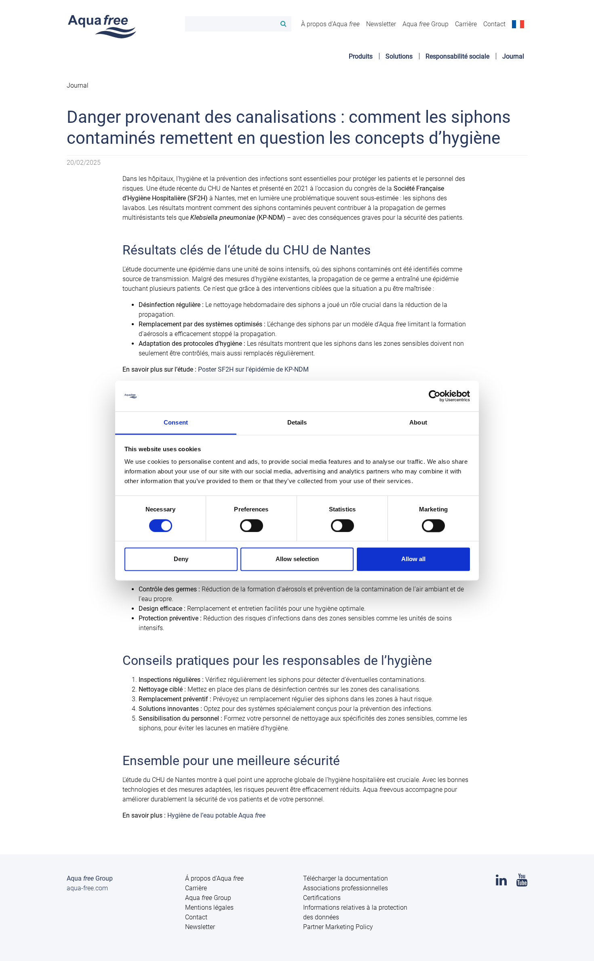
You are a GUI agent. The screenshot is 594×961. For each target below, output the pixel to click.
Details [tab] (297, 422)
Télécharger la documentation (345, 878)
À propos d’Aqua (330, 24)
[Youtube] (521, 882)
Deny (181, 559)
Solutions (399, 56)
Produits (361, 56)
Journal (513, 56)
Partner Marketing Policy (338, 927)
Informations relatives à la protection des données (355, 912)
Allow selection (297, 559)
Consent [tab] (176, 422)
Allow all (413, 559)
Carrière (466, 24)
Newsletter (381, 24)
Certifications (322, 898)
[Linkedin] (501, 882)
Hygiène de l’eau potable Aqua (216, 815)
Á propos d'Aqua (214, 878)
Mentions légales (209, 907)
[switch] (251, 525)
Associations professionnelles (345, 888)
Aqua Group (425, 24)
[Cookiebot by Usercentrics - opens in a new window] (434, 396)
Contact (494, 24)
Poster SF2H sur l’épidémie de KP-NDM (253, 369)
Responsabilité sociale (457, 56)
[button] (518, 24)
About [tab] (418, 422)
